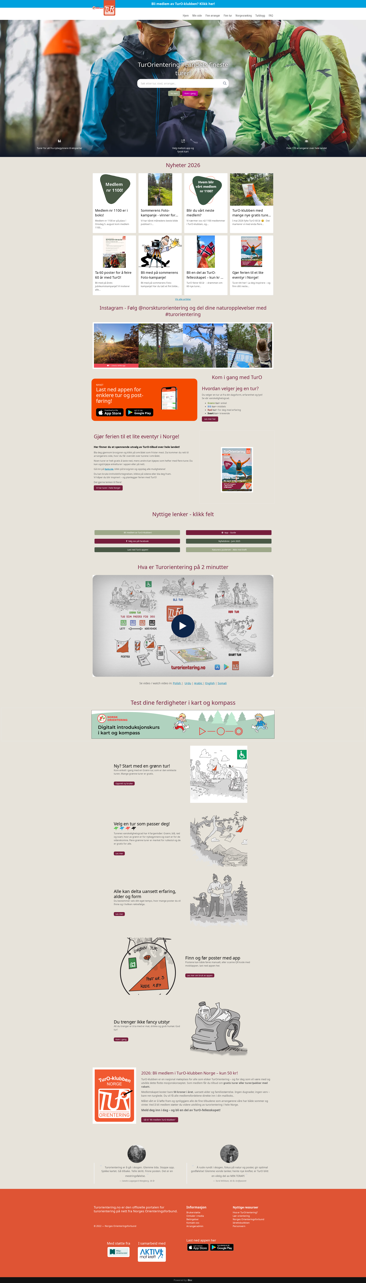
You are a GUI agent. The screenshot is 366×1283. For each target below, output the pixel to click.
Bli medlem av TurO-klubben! (138, 532)
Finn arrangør (212, 15)
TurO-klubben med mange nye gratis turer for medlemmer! (251, 215)
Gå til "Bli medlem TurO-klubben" (160, 1119)
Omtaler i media (195, 1215)
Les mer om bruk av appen (200, 975)
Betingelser (192, 1219)
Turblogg (260, 15)
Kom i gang (190, 93)
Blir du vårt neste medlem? (200, 213)
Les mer (119, 853)
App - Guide (230, 532)
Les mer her (210, 419)
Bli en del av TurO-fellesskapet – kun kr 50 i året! (206, 277)
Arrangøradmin (194, 1226)
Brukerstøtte (193, 1212)
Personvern (239, 1226)
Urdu (188, 683)
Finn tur (228, 15)
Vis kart (174, 93)
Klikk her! (207, 4)
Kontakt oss (192, 1222)
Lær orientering (241, 1215)
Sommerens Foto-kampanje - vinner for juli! (158, 215)
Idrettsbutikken (241, 1222)
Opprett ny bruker (124, 783)
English (210, 683)
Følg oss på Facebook (138, 541)
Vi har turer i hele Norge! (108, 487)
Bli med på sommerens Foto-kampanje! (159, 275)
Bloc (190, 1280)
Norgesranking (243, 15)
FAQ (271, 15)
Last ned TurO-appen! (137, 549)
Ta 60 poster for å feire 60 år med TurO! (113, 275)
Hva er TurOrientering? (245, 1212)
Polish (177, 683)
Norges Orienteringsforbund (248, 1219)
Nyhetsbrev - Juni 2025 (229, 541)
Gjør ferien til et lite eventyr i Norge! (247, 275)
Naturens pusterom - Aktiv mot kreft (229, 549)
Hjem (186, 15)
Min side (197, 15)
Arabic (198, 683)
